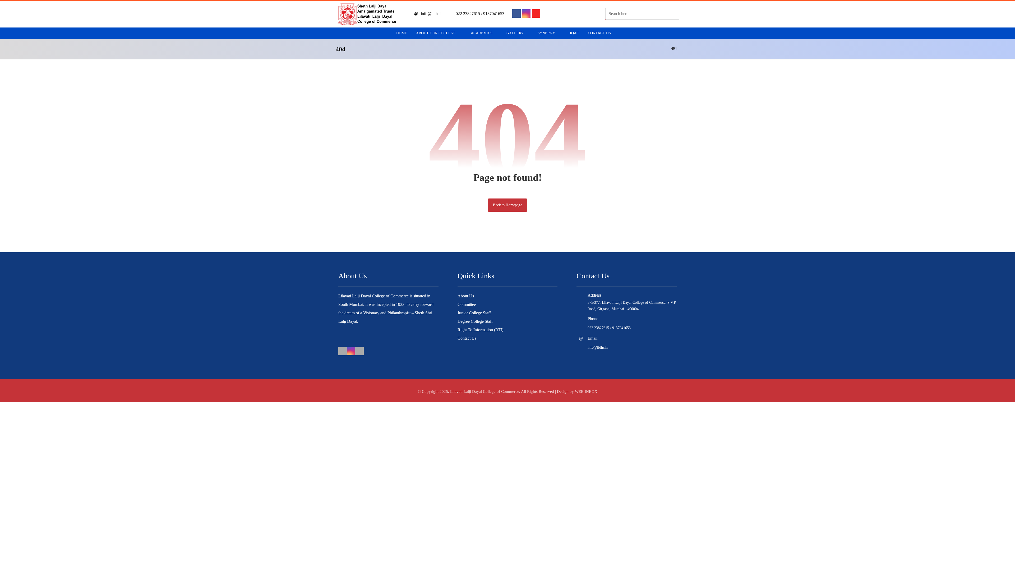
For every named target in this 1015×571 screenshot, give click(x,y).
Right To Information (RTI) (480, 330)
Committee (467, 304)
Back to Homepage (507, 205)
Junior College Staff (474, 313)
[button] (516, 13)
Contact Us (467, 338)
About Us (466, 296)
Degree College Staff (475, 321)
